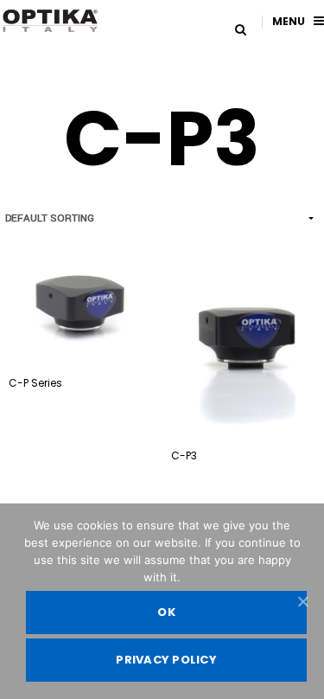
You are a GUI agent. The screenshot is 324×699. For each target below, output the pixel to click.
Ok (166, 612)
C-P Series (35, 382)
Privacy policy (166, 659)
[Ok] (302, 601)
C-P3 (184, 455)
